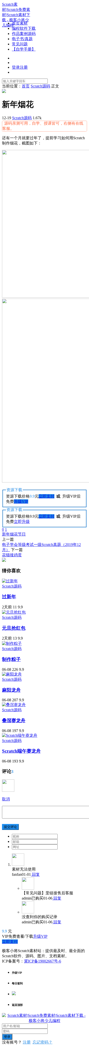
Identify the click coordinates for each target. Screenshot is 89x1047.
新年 (6, 534)
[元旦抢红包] (14, 612)
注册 (27, 1042)
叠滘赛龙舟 (13, 720)
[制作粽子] (12, 643)
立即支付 (46, 496)
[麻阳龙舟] (12, 674)
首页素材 (20, 23)
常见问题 (20, 44)
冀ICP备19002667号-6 (42, 961)
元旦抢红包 (13, 628)
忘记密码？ (42, 1042)
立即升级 (22, 521)
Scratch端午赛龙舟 (21, 751)
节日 (22, 534)
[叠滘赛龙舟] (14, 705)
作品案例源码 (24, 33)
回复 (35, 874)
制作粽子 (11, 659)
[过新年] (10, 581)
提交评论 (10, 827)
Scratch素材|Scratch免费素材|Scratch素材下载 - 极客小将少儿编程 (16, 14)
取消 (6, 799)
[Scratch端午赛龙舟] (19, 735)
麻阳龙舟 (11, 690)
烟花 (14, 534)
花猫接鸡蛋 (12, 555)
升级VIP (21, 501)
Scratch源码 (22, 118)
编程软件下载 (24, 28)
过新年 (9, 596)
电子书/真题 (22, 39)
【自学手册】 (24, 49)
